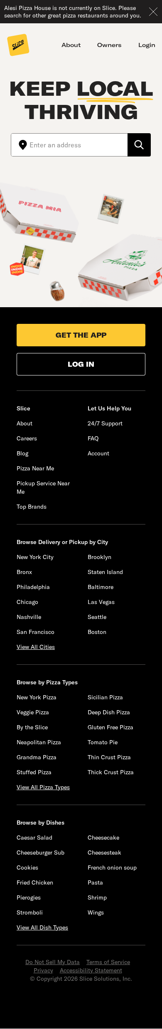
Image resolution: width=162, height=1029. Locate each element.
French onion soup (112, 867)
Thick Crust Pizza (111, 772)
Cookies (27, 867)
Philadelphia (33, 587)
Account (98, 453)
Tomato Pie (103, 742)
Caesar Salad (34, 837)
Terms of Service (108, 962)
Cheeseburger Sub (40, 852)
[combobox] (78, 145)
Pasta (95, 882)
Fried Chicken (35, 882)
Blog (22, 453)
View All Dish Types (42, 927)
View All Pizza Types (43, 787)
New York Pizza (36, 697)
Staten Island (105, 572)
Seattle (97, 617)
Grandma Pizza (36, 757)
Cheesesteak (104, 852)
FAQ (93, 438)
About (71, 45)
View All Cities (36, 647)
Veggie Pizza (33, 712)
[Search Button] (139, 145)
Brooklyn (99, 557)
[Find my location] (20, 145)
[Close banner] (153, 11)
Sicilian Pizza (105, 697)
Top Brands (32, 506)
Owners (109, 45)
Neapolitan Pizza (39, 742)
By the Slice (32, 727)
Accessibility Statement (91, 970)
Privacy (43, 970)
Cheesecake (103, 837)
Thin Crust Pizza (109, 757)
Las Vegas (101, 602)
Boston (97, 632)
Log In (81, 364)
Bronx (24, 572)
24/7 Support (105, 423)
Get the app (81, 335)
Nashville (29, 617)
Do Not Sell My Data (52, 962)
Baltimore (100, 587)
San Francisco (35, 632)
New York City (35, 557)
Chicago (27, 602)
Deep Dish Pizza (109, 712)
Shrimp (97, 897)
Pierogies (29, 897)
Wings (96, 912)
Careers (27, 438)
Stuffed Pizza (34, 772)
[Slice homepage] (18, 45)
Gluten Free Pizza (110, 727)
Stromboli (30, 912)
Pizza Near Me (35, 468)
